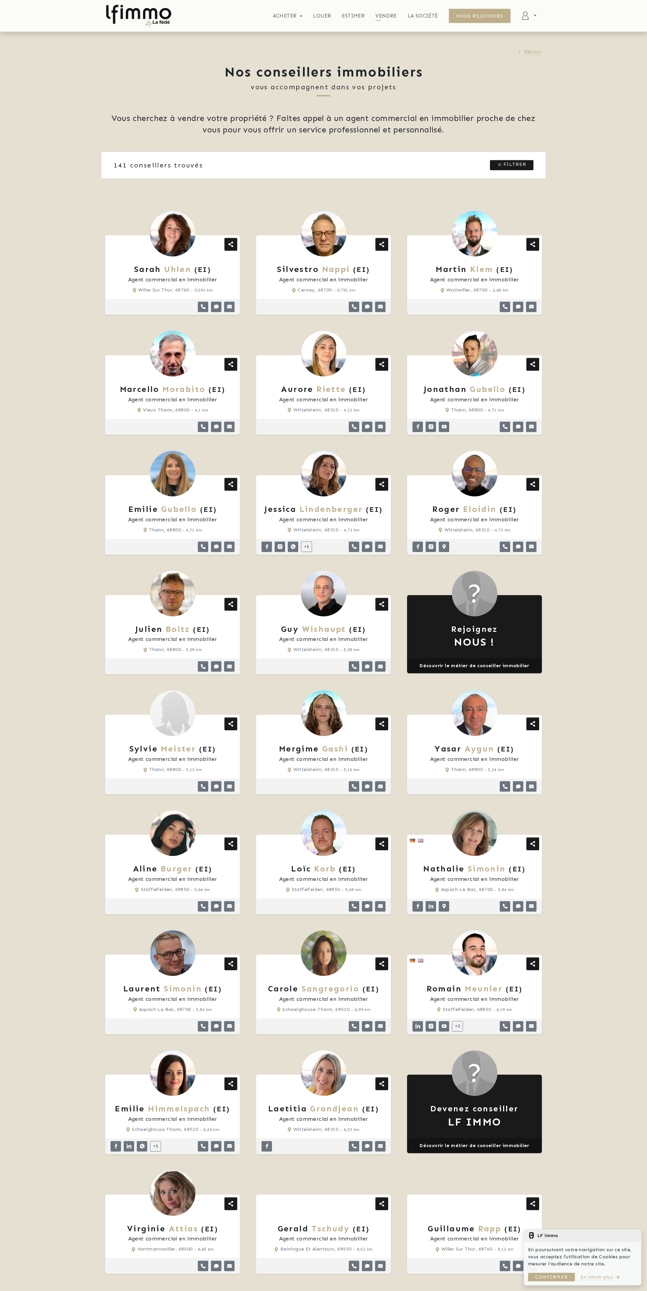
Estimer (353, 16)
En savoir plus (596, 1277)
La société (423, 16)
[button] (203, 307)
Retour (533, 52)
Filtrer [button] (514, 164)
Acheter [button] (285, 16)
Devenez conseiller (474, 1116)
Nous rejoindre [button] (480, 16)
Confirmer (551, 1277)
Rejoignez (474, 636)
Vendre (386, 16)
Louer (322, 16)
